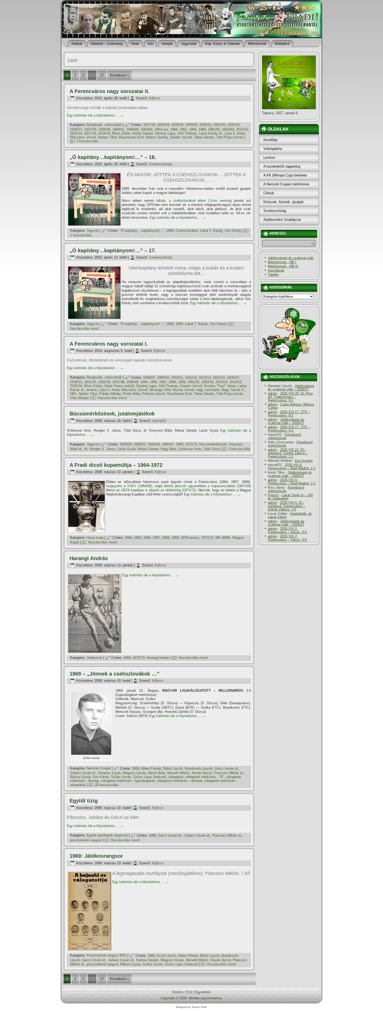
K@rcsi (154, 98)
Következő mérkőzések (284, 436)
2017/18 (90, 133)
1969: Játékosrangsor (96, 856)
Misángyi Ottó (160, 390)
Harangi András (89, 558)
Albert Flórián (151, 768)
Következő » (119, 75)
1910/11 (177, 377)
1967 (183, 129)
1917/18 (149, 125)
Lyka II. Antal (235, 133)
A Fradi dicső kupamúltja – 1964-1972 (116, 465)
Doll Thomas (187, 133)
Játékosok (94, 658)
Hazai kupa (95, 538)
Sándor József (181, 137)
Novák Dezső (202, 773)
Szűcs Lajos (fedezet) (149, 777)
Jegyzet (92, 230)
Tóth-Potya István (229, 137)
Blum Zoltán (121, 133)
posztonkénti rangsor (86, 840)
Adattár (76, 44)
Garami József (191, 386)
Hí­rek (135, 44)
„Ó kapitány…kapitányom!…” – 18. (113, 157)
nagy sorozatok (207, 390)
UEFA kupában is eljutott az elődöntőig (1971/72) (158, 490)
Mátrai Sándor (148, 449)
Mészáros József (83, 137)
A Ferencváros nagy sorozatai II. (110, 91)
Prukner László (153, 394)
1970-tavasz (190, 538)
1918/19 (163, 125)
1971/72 (191, 444)
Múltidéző (282, 44)
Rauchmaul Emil (131, 137)
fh (85, 449)
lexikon (92, 390)
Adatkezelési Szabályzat (282, 220)
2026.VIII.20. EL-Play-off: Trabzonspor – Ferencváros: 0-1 (291, 396)
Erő (189, 992)
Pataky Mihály (110, 394)
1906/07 (149, 377)
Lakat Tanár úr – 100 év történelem (290, 496)
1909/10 (163, 377)
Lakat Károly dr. (211, 133)
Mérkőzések (257, 44)
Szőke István (121, 777)
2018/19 (104, 133)
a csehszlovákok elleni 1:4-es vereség (200, 201)
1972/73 (139, 658)
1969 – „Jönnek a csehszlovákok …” (114, 674)
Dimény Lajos (165, 133)
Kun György (304, 461)
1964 (144, 382)
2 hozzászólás (239, 449)
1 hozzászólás (81, 235)
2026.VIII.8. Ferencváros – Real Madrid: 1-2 (291, 466)
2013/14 (221, 382)
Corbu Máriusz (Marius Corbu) (291, 406)
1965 (137, 538)
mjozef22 (159, 421)
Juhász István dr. (83, 773)
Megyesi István (134, 773)
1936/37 (76, 129)
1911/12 (191, 377)
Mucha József (183, 390)
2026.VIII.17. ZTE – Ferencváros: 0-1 (289, 413)
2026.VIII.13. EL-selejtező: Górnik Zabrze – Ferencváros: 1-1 (288, 453)
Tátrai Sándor (204, 137)
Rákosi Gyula (80, 777)
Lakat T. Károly (211, 230)
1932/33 (233, 125)
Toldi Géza (211, 449)
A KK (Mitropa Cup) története (285, 175)
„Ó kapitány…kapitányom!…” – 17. (113, 250)
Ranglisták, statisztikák (104, 125)
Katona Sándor (147, 960)
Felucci (273, 495)
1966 (174, 129)
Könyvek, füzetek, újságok (283, 202)
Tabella (273, 275)
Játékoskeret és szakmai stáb (290, 258)
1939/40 (104, 129)
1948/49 (132, 129)
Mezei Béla (156, 773)
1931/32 (219, 125)
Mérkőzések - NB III (283, 266)
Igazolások (276, 270)
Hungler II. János (102, 449)
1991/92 (214, 129)
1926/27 (233, 377)
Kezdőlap (270, 140)
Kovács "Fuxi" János (220, 386)
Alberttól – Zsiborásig (107, 44)
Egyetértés (203, 992)
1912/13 (205, 377)
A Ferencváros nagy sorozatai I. (109, 344)
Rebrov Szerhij (157, 137)
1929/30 (191, 125)
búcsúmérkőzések (213, 444)
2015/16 (76, 133)
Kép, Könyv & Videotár (222, 44)
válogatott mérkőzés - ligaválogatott (128, 781)
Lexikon (269, 158)
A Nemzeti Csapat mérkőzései (286, 184)
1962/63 (146, 129)
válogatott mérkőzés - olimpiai (179, 781)
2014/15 (242, 129)
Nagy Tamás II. (233, 390)
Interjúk (167, 44)
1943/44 (154, 444)
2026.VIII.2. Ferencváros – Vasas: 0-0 (287, 530)
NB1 (73, 394)
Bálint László (173, 768)
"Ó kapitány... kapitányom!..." (142, 230)
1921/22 (219, 377)
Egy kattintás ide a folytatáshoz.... (95, 115)
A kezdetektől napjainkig (281, 166)
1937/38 (90, 129)
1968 (192, 129)
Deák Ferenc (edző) (119, 386)
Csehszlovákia (187, 230)
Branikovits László (199, 768)
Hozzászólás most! (84, 328)
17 (102, 75)
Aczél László (166, 956)
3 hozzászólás (87, 141)
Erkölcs (178, 992)
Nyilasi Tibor (107, 137)
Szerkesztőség (160, 164)
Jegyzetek (189, 44)
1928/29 (177, 125)
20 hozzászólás (107, 785)
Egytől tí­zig (84, 801)
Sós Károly (233, 230)
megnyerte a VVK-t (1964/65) (129, 486)
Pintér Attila (131, 394)
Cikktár (268, 193)
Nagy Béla (168, 449)
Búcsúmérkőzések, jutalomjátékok (112, 413)
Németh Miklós (178, 773)
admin (272, 393)
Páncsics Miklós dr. (229, 773)
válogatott (175, 777)
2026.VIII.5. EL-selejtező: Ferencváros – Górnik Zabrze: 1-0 (286, 506)
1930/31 (205, 125)
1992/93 (228, 129)
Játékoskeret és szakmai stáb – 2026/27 (291, 387)
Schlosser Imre (189, 449)
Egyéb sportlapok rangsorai (107, 835)
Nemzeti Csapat (99, 768)
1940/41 (118, 129)
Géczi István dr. (227, 768)
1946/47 (168, 444)
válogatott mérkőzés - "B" (204, 777)
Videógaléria (272, 149)
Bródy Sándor (143, 133)
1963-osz (161, 129)
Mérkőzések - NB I (282, 262)
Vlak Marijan (79, 398)
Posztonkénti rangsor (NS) (106, 956)
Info (150, 44)
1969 (202, 129)
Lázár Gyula (126, 449)
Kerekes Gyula (109, 773)
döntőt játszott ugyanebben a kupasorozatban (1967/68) (207, 486)
